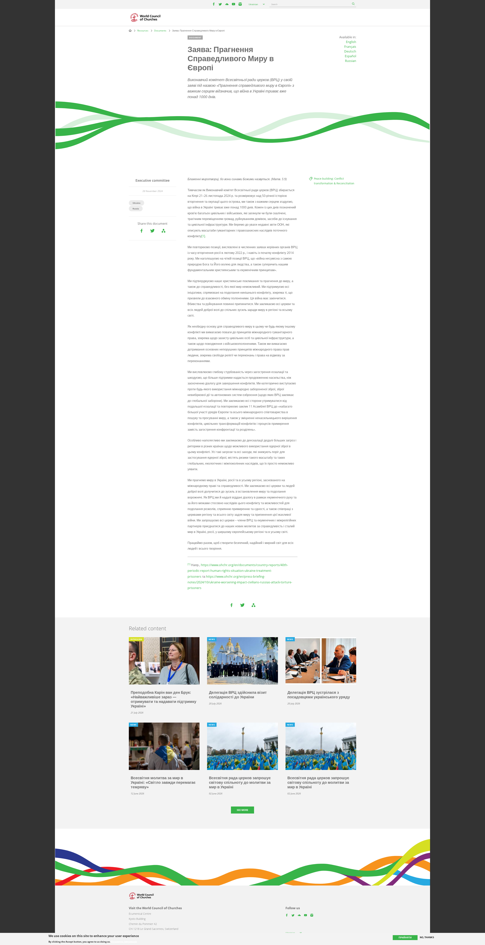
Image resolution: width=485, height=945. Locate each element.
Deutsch (350, 51)
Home (130, 30)
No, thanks (427, 937)
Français (350, 47)
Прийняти (405, 937)
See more (242, 810)
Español (350, 56)
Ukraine (136, 203)
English (351, 42)
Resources (142, 30)
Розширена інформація (124, 941)
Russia (136, 208)
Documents (160, 30)
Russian (350, 61)
